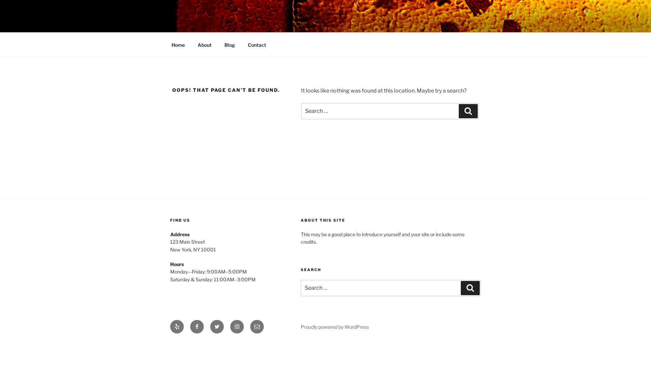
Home (178, 45)
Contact (257, 45)
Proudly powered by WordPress (335, 327)
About (205, 45)
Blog (229, 45)
